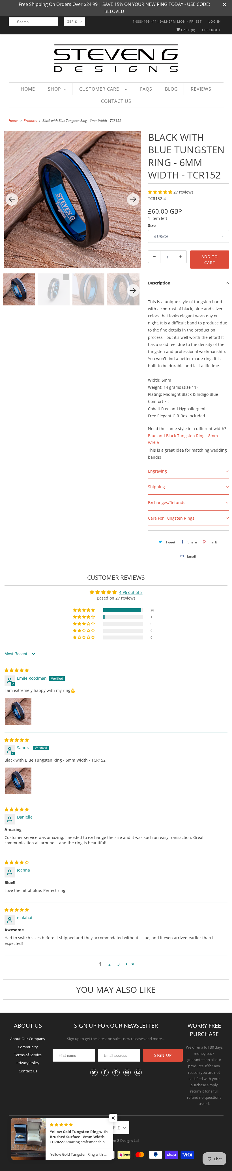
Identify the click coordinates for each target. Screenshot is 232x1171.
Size (152, 225)
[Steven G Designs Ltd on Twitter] (94, 1072)
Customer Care (100, 89)
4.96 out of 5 (131, 592)
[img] (17, 670)
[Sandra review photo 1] (18, 780)
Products (31, 120)
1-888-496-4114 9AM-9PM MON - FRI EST (167, 21)
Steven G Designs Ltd (122, 1140)
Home (28, 89)
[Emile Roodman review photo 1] (18, 711)
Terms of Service (28, 1054)
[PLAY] (72, 199)
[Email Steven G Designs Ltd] (138, 1072)
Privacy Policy (27, 1062)
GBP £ (72, 21)
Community (28, 1046)
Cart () (187, 30)
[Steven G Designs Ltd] (116, 59)
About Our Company (27, 1038)
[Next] (133, 199)
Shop (54, 89)
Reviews (201, 89)
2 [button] (109, 964)
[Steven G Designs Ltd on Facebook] (105, 1072)
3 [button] (118, 964)
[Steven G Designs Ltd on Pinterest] (116, 1072)
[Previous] (12, 199)
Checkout (211, 30)
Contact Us (116, 101)
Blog (171, 89)
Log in (215, 21)
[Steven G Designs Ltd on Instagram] (127, 1072)
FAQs (146, 89)
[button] (160, 192)
